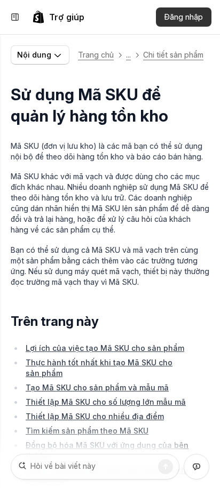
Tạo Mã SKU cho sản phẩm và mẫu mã (97, 387)
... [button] (128, 54)
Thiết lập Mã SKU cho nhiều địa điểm (95, 416)
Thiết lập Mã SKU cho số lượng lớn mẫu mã (106, 401)
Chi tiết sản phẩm (173, 54)
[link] (58, 17)
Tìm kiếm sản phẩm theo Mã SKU (87, 430)
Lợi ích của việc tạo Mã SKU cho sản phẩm (105, 348)
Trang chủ (96, 54)
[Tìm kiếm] (165, 466)
